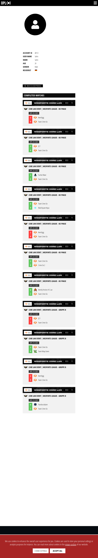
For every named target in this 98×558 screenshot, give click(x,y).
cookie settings (41, 550)
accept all (57, 550)
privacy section (70, 544)
